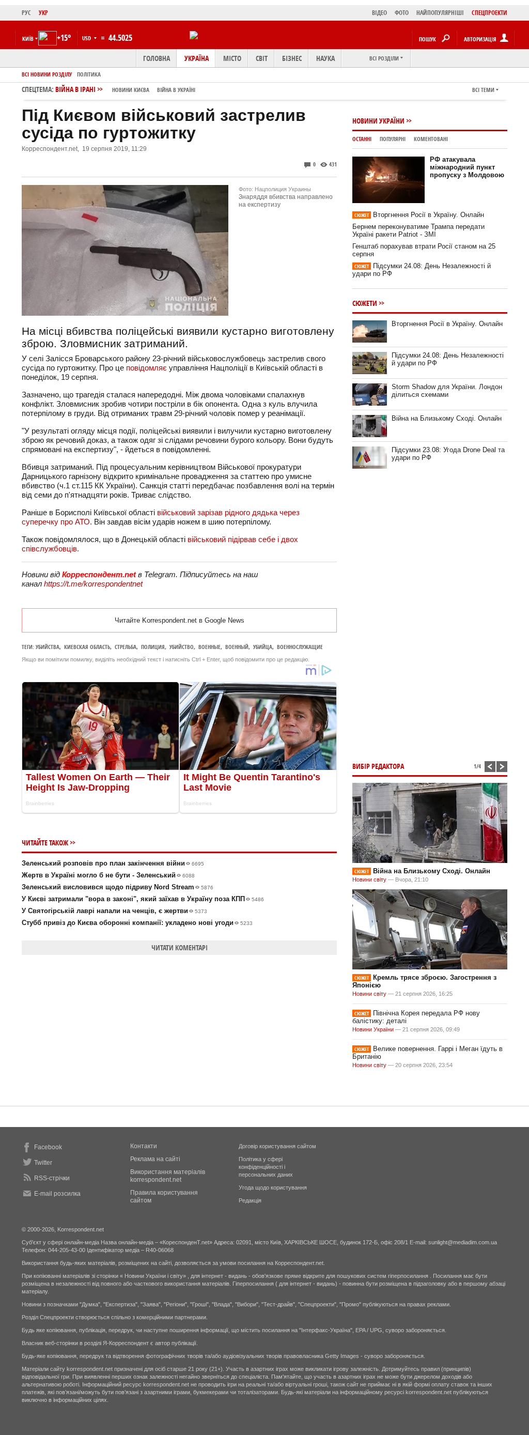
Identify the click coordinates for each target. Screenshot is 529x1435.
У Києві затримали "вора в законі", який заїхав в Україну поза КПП (143, 899)
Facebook (48, 1147)
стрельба (125, 647)
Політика (89, 74)
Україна (196, 58)
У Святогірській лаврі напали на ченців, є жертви (114, 911)
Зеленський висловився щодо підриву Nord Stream (117, 887)
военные (209, 647)
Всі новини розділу (47, 74)
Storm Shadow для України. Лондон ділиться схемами (447, 390)
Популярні (393, 139)
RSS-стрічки (52, 1178)
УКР (43, 12)
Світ (262, 58)
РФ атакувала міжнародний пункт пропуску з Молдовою (467, 167)
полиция (153, 647)
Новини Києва (130, 90)
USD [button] (87, 38)
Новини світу (369, 879)
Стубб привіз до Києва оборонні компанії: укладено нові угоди (137, 923)
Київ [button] (28, 38)
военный (236, 647)
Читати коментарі (179, 947)
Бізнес (292, 58)
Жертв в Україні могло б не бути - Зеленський (108, 875)
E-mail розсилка (57, 1193)
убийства (47, 647)
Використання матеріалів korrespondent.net (167, 1175)
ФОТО (402, 12)
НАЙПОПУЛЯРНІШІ (440, 12)
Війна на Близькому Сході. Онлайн (447, 418)
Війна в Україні (176, 90)
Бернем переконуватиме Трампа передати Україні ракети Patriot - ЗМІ (418, 230)
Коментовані (431, 139)
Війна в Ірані (125, 89)
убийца (262, 647)
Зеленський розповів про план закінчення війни (113, 863)
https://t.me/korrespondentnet (93, 583)
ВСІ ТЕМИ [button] (483, 90)
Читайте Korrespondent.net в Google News (179, 620)
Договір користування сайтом (277, 1146)
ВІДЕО (379, 12)
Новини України (378, 121)
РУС (26, 12)
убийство (181, 647)
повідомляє (146, 367)
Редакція (250, 1200)
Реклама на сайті (155, 1159)
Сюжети (364, 303)
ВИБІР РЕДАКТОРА (378, 766)
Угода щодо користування (273, 1187)
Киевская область (87, 647)
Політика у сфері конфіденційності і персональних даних (266, 1167)
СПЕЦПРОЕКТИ (489, 12)
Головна (156, 58)
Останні (361, 139)
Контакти (143, 1146)
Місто (232, 58)
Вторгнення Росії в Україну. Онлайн (419, 215)
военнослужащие (300, 647)
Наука (325, 58)
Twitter (43, 1162)
